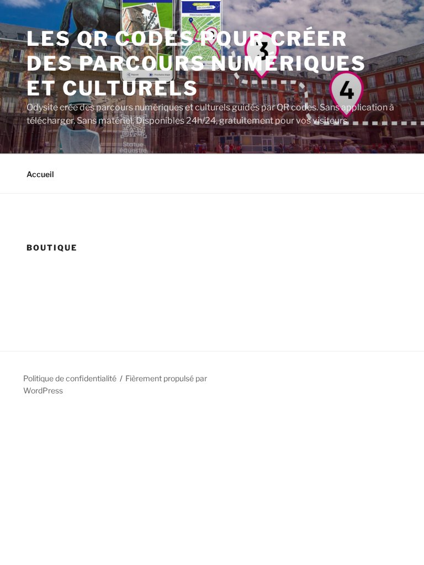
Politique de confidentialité (69, 378)
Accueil (40, 174)
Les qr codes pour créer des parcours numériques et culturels (196, 63)
